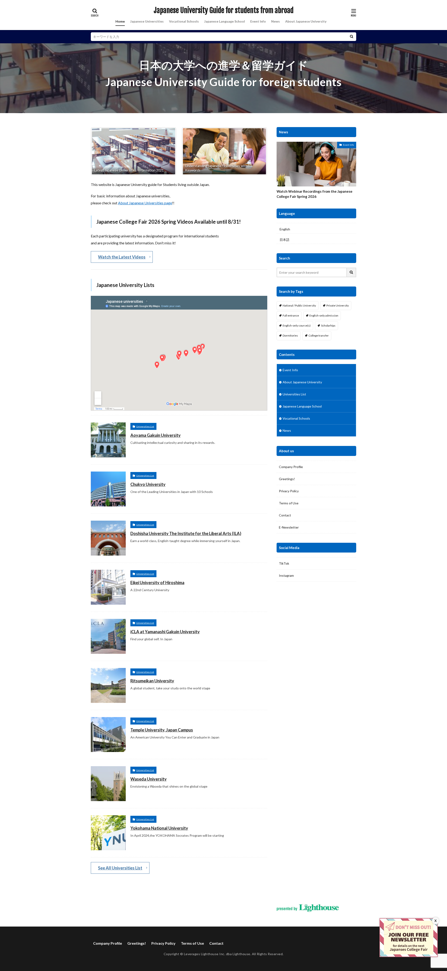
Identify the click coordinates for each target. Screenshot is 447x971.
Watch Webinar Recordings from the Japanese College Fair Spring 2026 (314, 194)
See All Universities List (120, 867)
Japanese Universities (147, 21)
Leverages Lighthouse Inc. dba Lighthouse (217, 954)
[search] (351, 36)
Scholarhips (328, 325)
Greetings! (287, 479)
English (285, 229)
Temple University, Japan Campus (161, 729)
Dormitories (290, 335)
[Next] (257, 151)
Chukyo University (148, 484)
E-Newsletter (289, 527)
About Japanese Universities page (145, 203)
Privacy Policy (289, 491)
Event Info (258, 21)
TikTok (284, 563)
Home (120, 21)
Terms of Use (288, 503)
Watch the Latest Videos (122, 257)
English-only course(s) (297, 325)
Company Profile (291, 467)
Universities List (145, 426)
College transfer (318, 335)
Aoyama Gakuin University (155, 435)
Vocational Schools (184, 21)
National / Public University (299, 305)
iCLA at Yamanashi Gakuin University (165, 631)
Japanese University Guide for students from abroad (224, 10)
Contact (285, 515)
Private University (337, 305)
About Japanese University (305, 21)
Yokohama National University (159, 828)
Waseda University (148, 779)
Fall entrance (291, 315)
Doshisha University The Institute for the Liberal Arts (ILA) (185, 533)
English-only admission (323, 315)
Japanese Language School (224, 21)
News (275, 21)
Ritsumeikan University (152, 680)
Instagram (286, 575)
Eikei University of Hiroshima (157, 582)
